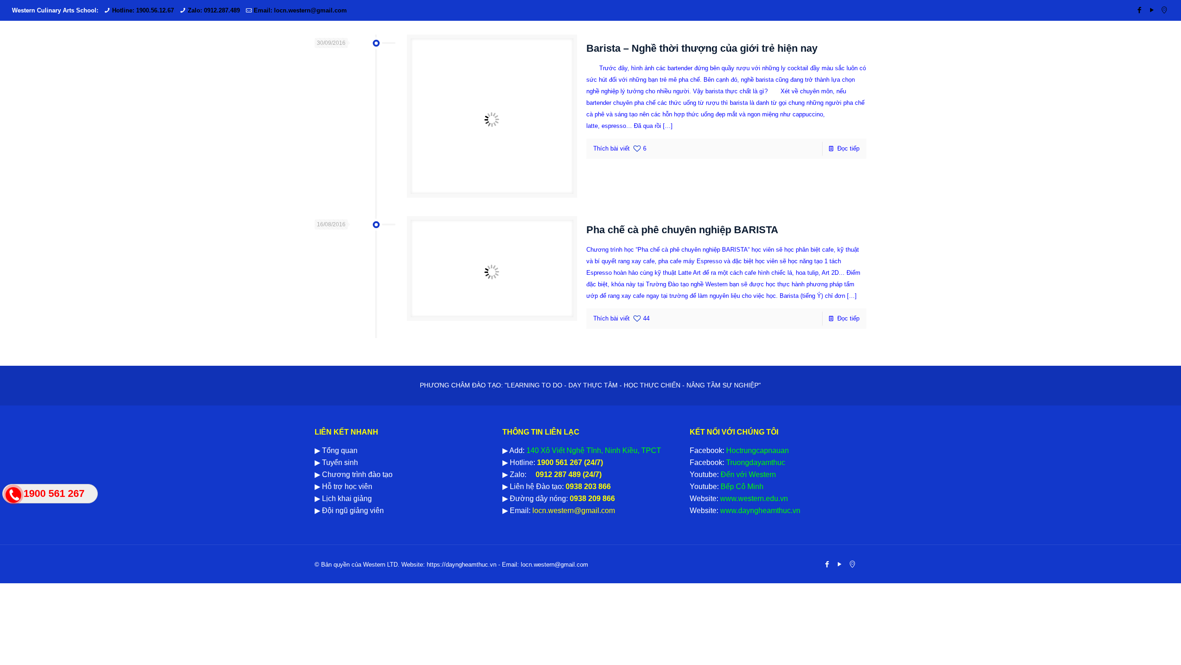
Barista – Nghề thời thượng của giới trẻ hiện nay (701, 48)
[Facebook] (1139, 10)
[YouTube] (1152, 10)
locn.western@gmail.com (573, 510)
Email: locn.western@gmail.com (300, 10)
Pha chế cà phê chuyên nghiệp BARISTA (682, 230)
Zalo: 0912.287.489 (214, 10)
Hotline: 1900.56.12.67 (143, 10)
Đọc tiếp (848, 148)
